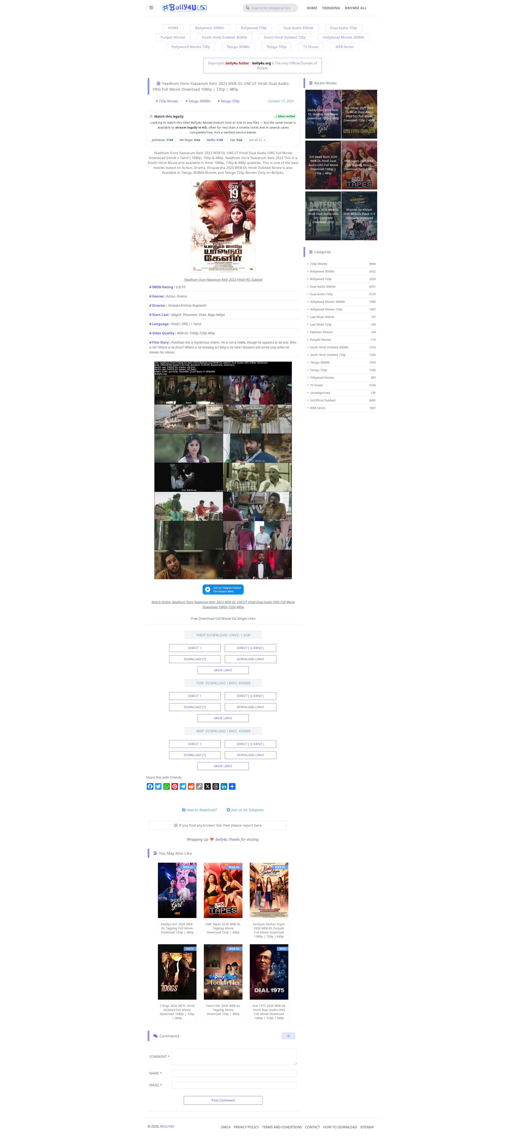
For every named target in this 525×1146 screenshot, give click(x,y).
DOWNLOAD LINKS (250, 659)
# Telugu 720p (229, 101)
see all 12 (257, 140)
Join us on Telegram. (247, 809)
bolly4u (222, 839)
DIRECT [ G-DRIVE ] (250, 648)
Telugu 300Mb (238, 46)
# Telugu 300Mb (198, 101)
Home (312, 8)
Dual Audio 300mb (298, 28)
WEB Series (345, 46)
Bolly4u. (278, 172)
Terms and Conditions (282, 1127)
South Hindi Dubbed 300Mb (224, 37)
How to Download (340, 1127)
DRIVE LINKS (223, 670)
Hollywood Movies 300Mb (343, 37)
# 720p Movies (167, 101)
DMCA (226, 1127)
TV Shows (311, 46)
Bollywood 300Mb (209, 28)
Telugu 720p (276, 46)
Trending (331, 8)
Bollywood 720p (254, 28)
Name (155, 1073)
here (258, 825)
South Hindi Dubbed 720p (285, 37)
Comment (159, 1056)
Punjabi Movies (173, 37)
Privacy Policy (246, 1127)
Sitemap (367, 1127)
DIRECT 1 (194, 648)
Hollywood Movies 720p (190, 46)
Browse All (355, 8)
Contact (312, 1127)
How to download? (201, 809)
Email (155, 1085)
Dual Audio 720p (343, 28)
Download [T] (195, 659)
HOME (173, 28)
